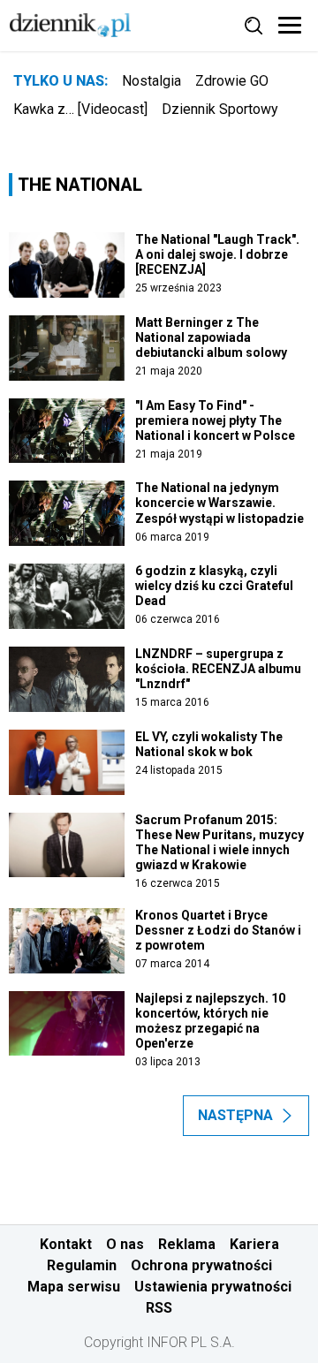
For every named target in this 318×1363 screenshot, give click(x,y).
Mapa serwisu (73, 1286)
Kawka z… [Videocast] (80, 109)
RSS (159, 1307)
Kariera (254, 1244)
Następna (235, 1115)
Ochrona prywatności (201, 1265)
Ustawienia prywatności (213, 1286)
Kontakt (66, 1244)
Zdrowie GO (232, 80)
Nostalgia (151, 80)
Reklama (187, 1244)
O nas (125, 1244)
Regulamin (82, 1265)
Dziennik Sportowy (220, 109)
